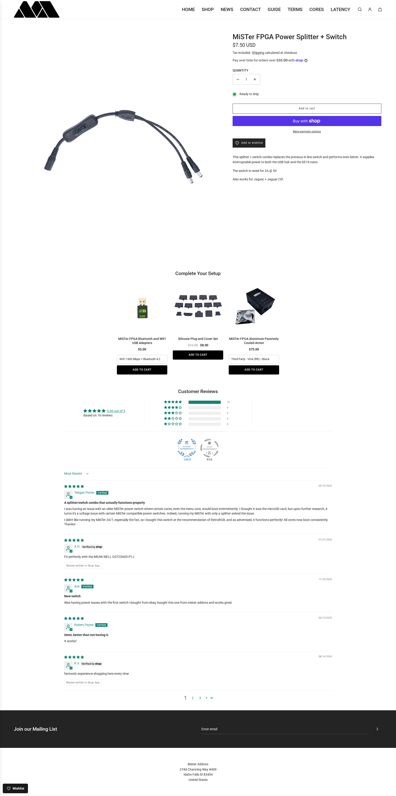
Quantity (240, 70)
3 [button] (200, 698)
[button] (173, 402)
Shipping (258, 53)
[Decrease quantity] (238, 79)
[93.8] (209, 448)
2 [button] (193, 698)
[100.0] (187, 448)
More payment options (307, 131)
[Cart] (380, 9)
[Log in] (370, 9)
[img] (74, 486)
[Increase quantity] (255, 79)
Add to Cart (142, 369)
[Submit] (377, 729)
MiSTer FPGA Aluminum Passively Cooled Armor (254, 341)
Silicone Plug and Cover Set (198, 339)
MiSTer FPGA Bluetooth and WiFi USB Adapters (142, 341)
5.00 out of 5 (116, 411)
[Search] (360, 9)
